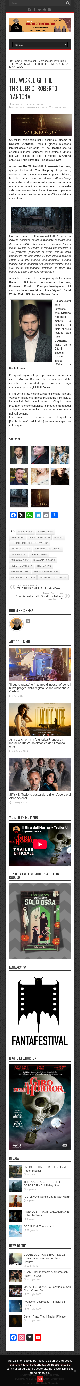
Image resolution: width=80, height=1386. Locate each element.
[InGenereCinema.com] (40, 29)
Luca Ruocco (18, 554)
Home (16, 60)
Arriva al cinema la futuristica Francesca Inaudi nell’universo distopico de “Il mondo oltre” (37, 743)
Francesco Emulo (39, 537)
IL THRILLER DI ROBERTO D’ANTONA (29, 543)
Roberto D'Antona (21, 566)
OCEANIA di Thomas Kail (39, 1226)
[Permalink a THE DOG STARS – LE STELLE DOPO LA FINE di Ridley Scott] (15, 1191)
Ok (40, 1378)
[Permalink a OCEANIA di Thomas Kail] (15, 1236)
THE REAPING (44, 566)
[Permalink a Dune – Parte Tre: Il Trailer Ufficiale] (15, 1326)
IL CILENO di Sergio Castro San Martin (47, 1196)
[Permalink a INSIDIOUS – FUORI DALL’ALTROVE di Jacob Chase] (15, 1221)
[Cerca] (68, 3)
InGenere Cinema (34, 104)
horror (58, 537)
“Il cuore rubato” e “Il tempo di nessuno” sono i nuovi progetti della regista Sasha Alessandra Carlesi (40, 688)
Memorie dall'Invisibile (51, 60)
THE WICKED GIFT (20, 571)
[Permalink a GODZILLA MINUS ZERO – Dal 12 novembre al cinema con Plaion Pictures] (15, 1264)
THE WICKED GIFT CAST (46, 571)
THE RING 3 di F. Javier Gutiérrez (39, 587)
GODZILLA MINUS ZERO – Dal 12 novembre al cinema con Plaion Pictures (44, 1258)
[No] (75, 1371)
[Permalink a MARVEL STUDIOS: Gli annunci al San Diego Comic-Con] (15, 1296)
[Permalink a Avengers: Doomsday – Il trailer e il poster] (15, 1311)
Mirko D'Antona (20, 560)
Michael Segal (39, 554)
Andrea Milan (45, 531)
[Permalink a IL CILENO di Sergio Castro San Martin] (15, 1206)
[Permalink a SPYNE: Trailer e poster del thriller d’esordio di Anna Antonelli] (40, 789)
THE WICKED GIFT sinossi (53, 577)
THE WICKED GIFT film (23, 577)
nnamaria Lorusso (44, 560)
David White (17, 537)
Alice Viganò (25, 531)
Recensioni (29, 60)
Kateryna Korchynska (48, 549)
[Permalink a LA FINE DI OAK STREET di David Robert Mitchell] (15, 1176)
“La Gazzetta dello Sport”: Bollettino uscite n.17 (39, 596)
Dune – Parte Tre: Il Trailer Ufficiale (45, 1316)
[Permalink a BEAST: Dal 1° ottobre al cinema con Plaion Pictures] (15, 1281)
